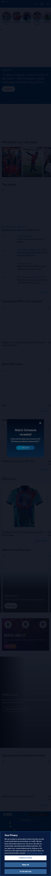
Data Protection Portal (35, 853)
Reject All (25, 865)
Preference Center (25, 858)
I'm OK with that (25, 872)
